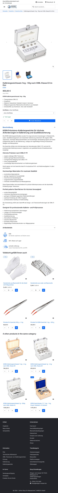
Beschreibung (8, 127)
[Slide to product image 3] (29, 75)
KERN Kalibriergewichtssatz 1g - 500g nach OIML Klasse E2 (14, 404)
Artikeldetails (7, 228)
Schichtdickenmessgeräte (37, 462)
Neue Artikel (6, 428)
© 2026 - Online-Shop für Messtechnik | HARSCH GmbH (29, 490)
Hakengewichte (34, 454)
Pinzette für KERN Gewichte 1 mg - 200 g (42, 322)
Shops (31, 443)
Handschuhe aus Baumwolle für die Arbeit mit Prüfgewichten (15, 284)
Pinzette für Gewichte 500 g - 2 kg (13, 322)
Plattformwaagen (35, 459)
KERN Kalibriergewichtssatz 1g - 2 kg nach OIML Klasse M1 (41, 365)
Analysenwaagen (34, 452)
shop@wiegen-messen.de (39, 483)
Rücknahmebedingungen (37, 431)
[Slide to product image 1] (7, 75)
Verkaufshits (6, 431)
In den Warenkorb (35, 120)
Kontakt (32, 438)
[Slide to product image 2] (18, 75)
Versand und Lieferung (36, 435)
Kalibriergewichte (8, 464)
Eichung (5, 459)
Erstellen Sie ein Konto (9, 478)
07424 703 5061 (36, 481)
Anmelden (5, 475)
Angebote (5, 426)
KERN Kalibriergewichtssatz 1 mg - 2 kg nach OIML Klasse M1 (14, 365)
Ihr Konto (5, 469)
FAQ (4, 452)
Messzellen (33, 457)
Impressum (33, 426)
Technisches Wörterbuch (10, 454)
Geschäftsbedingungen (36, 428)
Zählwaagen (33, 464)
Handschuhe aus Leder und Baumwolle (42, 283)
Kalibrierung (6, 462)
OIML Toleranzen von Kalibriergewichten (14, 457)
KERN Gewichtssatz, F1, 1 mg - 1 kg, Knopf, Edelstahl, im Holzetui (41, 404)
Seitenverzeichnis (35, 440)
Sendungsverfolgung (8, 473)
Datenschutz (33, 433)
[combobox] (43, 6)
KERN (4, 87)
